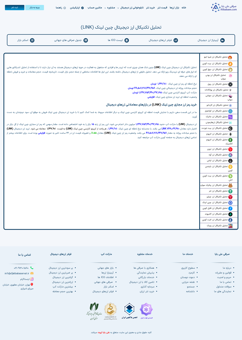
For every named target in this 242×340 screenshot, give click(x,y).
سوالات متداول (223, 287)
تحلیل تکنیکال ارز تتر (218, 191)
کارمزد (191, 273)
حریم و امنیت (224, 277)
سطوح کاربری (188, 268)
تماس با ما (225, 282)
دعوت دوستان (187, 277)
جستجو (191, 287)
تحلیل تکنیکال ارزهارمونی (217, 122)
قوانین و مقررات (223, 273)
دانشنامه (190, 291)
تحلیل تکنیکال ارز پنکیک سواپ (214, 185)
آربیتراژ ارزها (108, 273)
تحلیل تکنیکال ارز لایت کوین (215, 219)
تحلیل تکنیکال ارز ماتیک (217, 116)
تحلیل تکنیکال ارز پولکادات (216, 90)
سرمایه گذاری (147, 287)
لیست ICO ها (115, 40)
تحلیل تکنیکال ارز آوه (218, 155)
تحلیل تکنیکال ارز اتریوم (217, 134)
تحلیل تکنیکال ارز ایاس (217, 160)
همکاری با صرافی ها (144, 268)
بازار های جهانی (106, 268)
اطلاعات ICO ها (106, 277)
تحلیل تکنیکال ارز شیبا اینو (215, 57)
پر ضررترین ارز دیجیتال (61, 273)
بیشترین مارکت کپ (63, 287)
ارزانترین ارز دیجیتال (62, 282)
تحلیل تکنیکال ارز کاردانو (217, 105)
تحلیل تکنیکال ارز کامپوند (216, 214)
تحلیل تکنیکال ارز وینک (217, 225)
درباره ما (227, 268)
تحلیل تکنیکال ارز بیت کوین (215, 63)
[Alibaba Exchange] (217, 7)
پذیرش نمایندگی (145, 273)
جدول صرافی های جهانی (68, 40)
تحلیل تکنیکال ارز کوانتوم (216, 111)
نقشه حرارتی (188, 282)
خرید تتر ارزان (147, 291)
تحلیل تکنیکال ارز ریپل (218, 84)
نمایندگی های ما (222, 291)
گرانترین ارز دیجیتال (63, 277)
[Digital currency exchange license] (121, 313)
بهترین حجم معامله (63, 291)
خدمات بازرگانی (146, 277)
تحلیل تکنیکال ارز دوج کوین (215, 69)
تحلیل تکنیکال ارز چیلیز (217, 196)
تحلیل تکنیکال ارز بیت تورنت (215, 128)
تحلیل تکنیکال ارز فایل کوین (215, 208)
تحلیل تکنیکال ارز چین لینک (215, 202)
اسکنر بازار (22, 40)
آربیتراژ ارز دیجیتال (208, 40)
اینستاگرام (24, 279)
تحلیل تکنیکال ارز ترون (217, 149)
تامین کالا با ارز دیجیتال (141, 282)
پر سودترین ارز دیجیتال (61, 268)
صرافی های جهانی (104, 282)
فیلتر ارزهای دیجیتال (160, 40)
